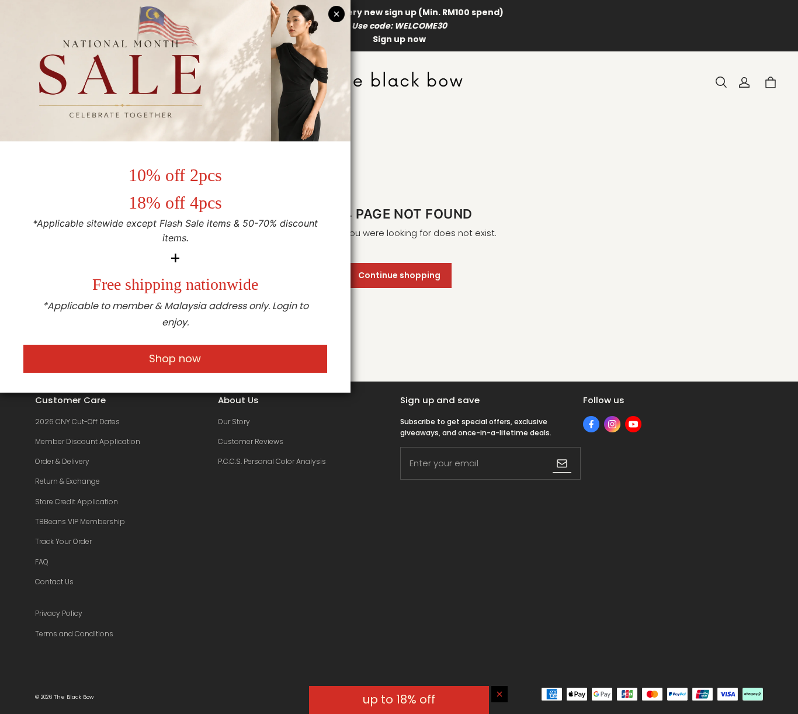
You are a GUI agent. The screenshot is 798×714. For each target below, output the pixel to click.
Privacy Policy (58, 613)
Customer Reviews (250, 441)
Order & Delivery (62, 461)
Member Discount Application (87, 441)
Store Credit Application (76, 502)
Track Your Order (63, 541)
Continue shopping (399, 275)
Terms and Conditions (74, 634)
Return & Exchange (67, 481)
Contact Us (54, 582)
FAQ (41, 562)
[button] (721, 82)
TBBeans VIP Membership (80, 521)
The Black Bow (74, 697)
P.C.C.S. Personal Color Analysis (272, 461)
